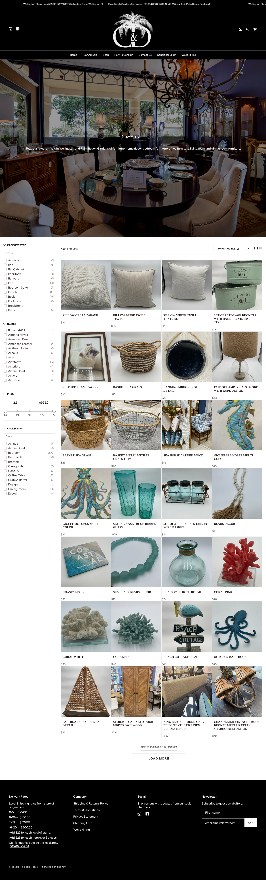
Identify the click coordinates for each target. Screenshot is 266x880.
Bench (12, 292)
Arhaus (13, 353)
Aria (11, 357)
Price (10, 393)
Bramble (14, 462)
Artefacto (14, 362)
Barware (13, 278)
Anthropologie (18, 348)
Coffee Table (16, 475)
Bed (10, 283)
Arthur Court (16, 371)
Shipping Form (83, 823)
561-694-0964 (19, 846)
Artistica (14, 380)
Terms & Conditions (86, 810)
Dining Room (17, 489)
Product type (16, 245)
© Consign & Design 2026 (23, 867)
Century (13, 471)
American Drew (18, 339)
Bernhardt (15, 457)
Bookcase (14, 301)
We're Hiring (81, 829)
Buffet (12, 310)
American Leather (20, 344)
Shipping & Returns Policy (90, 803)
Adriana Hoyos (18, 334)
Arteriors (14, 366)
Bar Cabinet (16, 269)
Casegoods (15, 466)
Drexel (12, 493)
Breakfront (15, 305)
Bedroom (14, 452)
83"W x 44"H (16, 330)
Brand (11, 323)
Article (12, 375)
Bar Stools (15, 274)
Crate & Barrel (17, 480)
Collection (15, 428)
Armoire (13, 260)
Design (13, 484)
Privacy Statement (85, 816)
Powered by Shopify (54, 867)
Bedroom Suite (18, 287)
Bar (10, 265)
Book (11, 296)
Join (251, 822)
